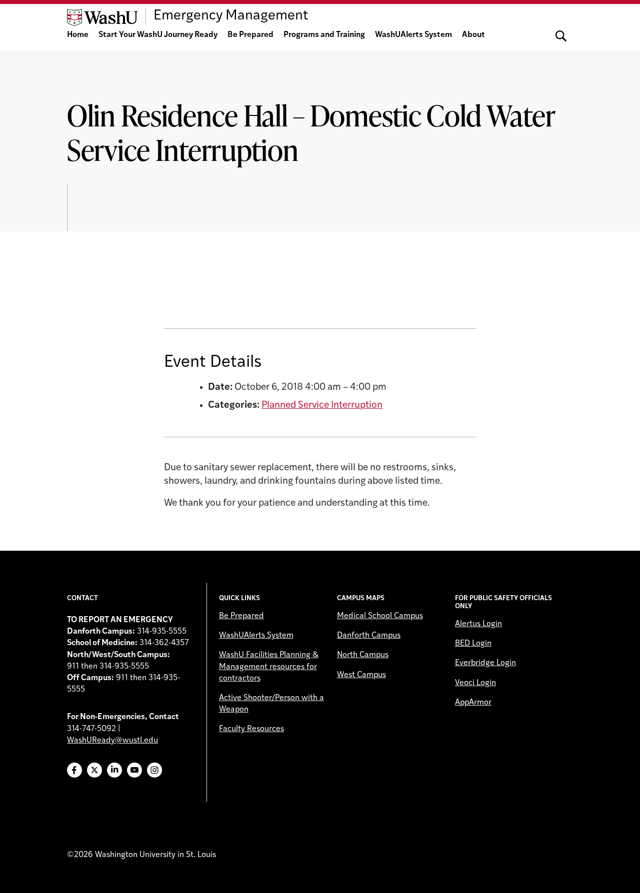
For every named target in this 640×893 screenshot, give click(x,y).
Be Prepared (251, 35)
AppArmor (473, 703)
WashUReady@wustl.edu (112, 741)
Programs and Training (324, 35)
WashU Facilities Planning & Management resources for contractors (268, 666)
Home (77, 35)
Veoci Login (475, 683)
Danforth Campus (368, 636)
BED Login (473, 644)
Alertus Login (478, 624)
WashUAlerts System (413, 35)
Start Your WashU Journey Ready (158, 35)
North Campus (362, 655)
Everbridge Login (485, 663)
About (473, 35)
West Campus (361, 675)
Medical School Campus (380, 616)
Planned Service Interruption (322, 405)
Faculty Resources (251, 729)
